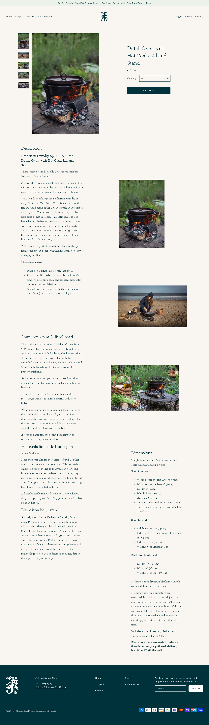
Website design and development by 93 (44, 711)
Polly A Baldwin (44, 687)
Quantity (131, 78)
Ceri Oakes (60, 687)
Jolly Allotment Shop (20, 711)
